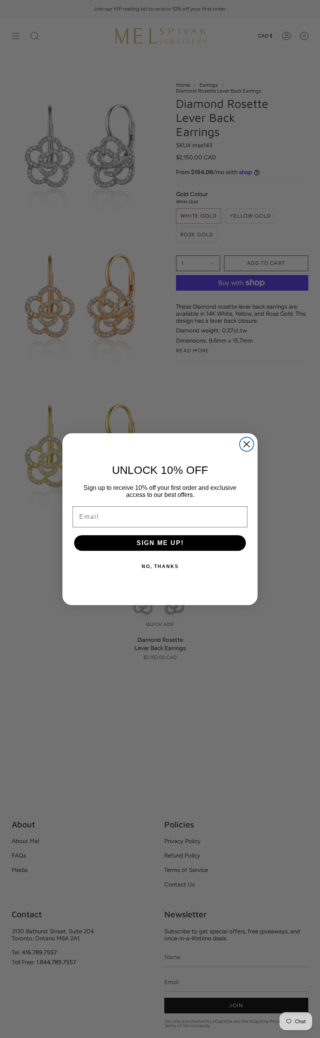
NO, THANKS (160, 566)
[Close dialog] (247, 444)
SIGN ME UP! (160, 543)
